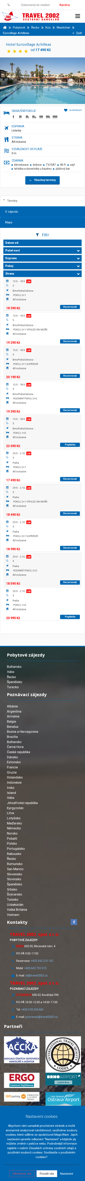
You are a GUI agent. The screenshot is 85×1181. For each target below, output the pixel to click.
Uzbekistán (15, 905)
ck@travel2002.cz (36, 975)
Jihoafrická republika (22, 803)
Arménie (13, 716)
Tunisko (12, 899)
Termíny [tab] (12, 201)
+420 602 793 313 (35, 968)
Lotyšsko (14, 818)
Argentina (14, 711)
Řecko (11, 677)
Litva (10, 813)
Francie (12, 767)
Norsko (12, 833)
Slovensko (14, 874)
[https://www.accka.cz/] (22, 1049)
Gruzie (12, 772)
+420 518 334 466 (32, 1009)
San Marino (15, 869)
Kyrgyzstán (15, 808)
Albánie (12, 706)
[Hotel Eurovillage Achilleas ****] (42, 80)
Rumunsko (15, 864)
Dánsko (12, 757)
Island (11, 793)
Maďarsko (14, 823)
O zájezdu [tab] (11, 211)
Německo (14, 828)
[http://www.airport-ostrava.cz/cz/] (63, 1100)
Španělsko (14, 682)
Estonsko (14, 762)
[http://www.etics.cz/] (63, 1054)
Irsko (10, 788)
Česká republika (18, 752)
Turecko (13, 687)
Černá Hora (15, 747)
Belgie (11, 721)
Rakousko (14, 854)
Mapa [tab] (8, 222)
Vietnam (13, 915)
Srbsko (12, 889)
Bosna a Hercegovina (22, 732)
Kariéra (65, 5)
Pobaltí (12, 838)
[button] (42, 250)
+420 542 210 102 (42, 960)
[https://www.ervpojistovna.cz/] (22, 1080)
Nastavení (66, 1173)
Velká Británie (17, 910)
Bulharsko (14, 667)
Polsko (12, 843)
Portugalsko (16, 849)
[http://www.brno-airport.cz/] (63, 1079)
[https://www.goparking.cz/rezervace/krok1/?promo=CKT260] (22, 1097)
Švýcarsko (14, 894)
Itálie (10, 672)
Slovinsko (14, 879)
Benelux (12, 727)
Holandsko (15, 777)
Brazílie (12, 737)
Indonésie (14, 782)
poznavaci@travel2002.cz (41, 1016)
